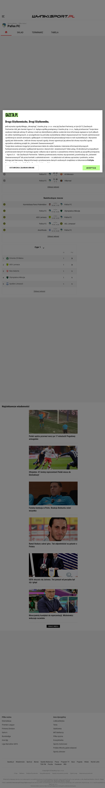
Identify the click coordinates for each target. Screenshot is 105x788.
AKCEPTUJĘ (91, 168)
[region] (52, 141)
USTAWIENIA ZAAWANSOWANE (21, 168)
